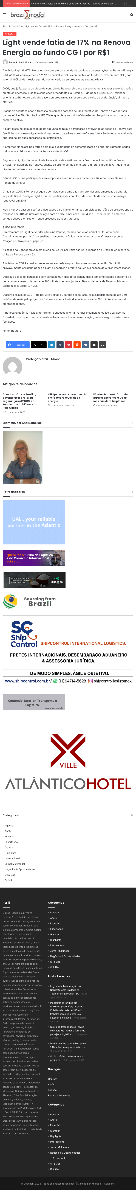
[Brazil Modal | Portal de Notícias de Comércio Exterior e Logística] (27, 14)
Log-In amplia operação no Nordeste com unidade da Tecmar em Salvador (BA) (65, 990)
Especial (9, 836)
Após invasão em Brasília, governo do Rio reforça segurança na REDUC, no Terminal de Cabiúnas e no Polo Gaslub (20, 401)
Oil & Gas (18, 26)
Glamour (9, 847)
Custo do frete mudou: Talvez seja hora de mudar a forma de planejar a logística (67, 1030)
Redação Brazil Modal (20, 62)
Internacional (12, 858)
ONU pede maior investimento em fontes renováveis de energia (67, 398)
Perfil (51, 1084)
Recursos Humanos (59, 1095)
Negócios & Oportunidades (20, 869)
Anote (8, 831)
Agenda (9, 825)
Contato (52, 1079)
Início (8, 26)
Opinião (9, 880)
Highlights (10, 852)
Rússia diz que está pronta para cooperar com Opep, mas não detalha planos (110, 398)
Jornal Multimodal (15, 863)
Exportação (11, 842)
